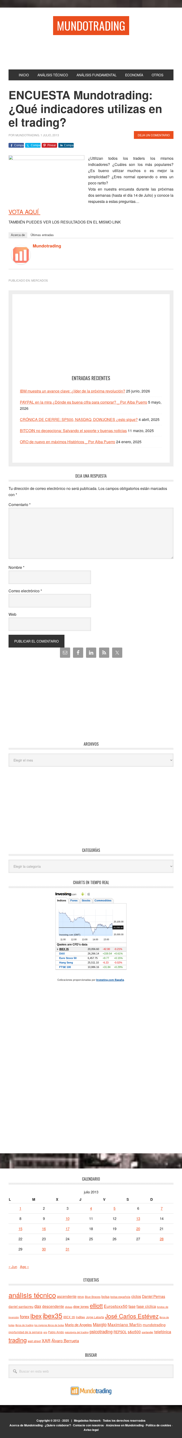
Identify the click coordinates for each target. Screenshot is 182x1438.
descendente (53, 1306)
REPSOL (120, 1331)
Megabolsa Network (87, 1420)
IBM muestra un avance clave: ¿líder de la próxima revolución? (72, 391)
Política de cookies (158, 1425)
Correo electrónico (25, 590)
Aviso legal (91, 1430)
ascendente (67, 1296)
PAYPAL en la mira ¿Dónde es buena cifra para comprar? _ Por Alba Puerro (83, 402)
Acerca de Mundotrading (26, 1425)
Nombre (16, 567)
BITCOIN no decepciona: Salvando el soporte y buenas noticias (73, 430)
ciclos (136, 1296)
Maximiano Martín (125, 1324)
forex (24, 1316)
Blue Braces (92, 1297)
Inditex (80, 1317)
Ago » (24, 1266)
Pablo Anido (56, 1332)
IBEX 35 (69, 1317)
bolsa (105, 1296)
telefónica (162, 1331)
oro (45, 1332)
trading (18, 1339)
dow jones (81, 1306)
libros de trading (24, 1325)
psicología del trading (77, 1332)
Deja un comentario (154, 135)
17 (67, 1228)
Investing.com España (110, 979)
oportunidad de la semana (25, 1332)
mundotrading (154, 1324)
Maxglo (100, 1324)
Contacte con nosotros (88, 1425)
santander (147, 1332)
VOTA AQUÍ (24, 211)
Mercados (39, 280)
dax (37, 1306)
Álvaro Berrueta (65, 1340)
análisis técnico (32, 1295)
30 (44, 1248)
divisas (68, 1307)
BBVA (80, 1297)
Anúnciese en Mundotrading (125, 1425)
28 (162, 1238)
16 (44, 1228)
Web (12, 614)
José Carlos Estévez (132, 1315)
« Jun (13, 1266)
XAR (46, 1340)
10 (67, 1218)
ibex (36, 1315)
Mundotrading (91, 25)
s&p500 (134, 1331)
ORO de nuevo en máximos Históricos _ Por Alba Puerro (67, 441)
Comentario (20, 504)
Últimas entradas (42, 235)
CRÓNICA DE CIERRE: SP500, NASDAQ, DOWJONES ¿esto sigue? (79, 419)
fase (132, 1306)
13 (138, 1218)
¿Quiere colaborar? (58, 1425)
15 (20, 1228)
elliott (96, 1305)
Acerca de (18, 235)
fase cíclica (146, 1306)
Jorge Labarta (95, 1317)
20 (138, 1228)
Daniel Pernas (153, 1296)
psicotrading (101, 1331)
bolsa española (120, 1297)
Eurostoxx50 (115, 1306)
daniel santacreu (21, 1306)
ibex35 (52, 1315)
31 (67, 1248)
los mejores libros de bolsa (49, 1325)
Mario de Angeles (78, 1324)
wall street (34, 1341)
